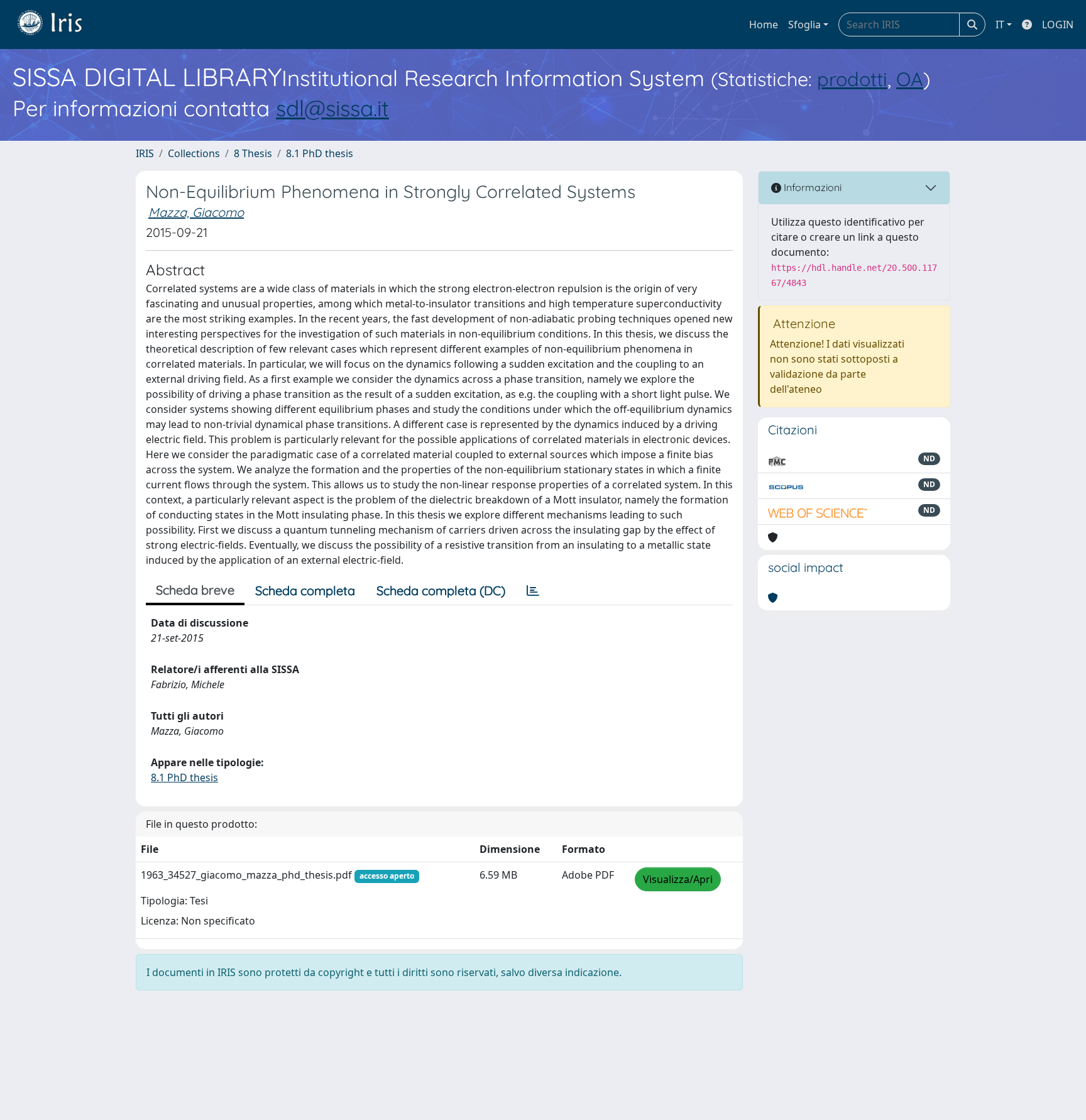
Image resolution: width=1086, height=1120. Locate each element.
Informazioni (811, 187)
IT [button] (1000, 24)
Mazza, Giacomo (196, 212)
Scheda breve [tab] (195, 590)
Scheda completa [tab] (305, 590)
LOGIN (1057, 24)
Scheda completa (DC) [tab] (440, 590)
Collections (194, 153)
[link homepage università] (59, 24)
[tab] (533, 591)
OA (909, 79)
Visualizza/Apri (678, 879)
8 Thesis (253, 153)
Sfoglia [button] (804, 24)
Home (763, 24)
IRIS (145, 153)
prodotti (852, 79)
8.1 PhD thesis (319, 153)
